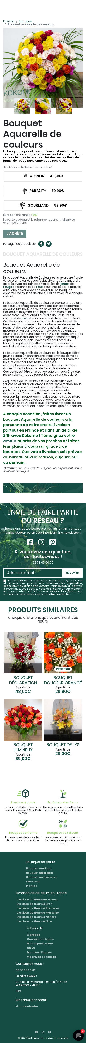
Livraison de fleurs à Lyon (34, 903)
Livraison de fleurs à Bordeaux (37, 908)
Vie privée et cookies (41, 956)
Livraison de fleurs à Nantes (36, 917)
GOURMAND (47, 205)
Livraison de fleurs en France (37, 899)
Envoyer (72, 573)
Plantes (31, 886)
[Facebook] (41, 244)
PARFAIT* (46, 190)
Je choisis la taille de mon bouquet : (28, 167)
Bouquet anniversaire (41, 877)
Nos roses (33, 881)
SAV (18, 991)
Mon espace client (40, 943)
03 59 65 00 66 (25, 970)
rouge (7, 287)
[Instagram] (42, 542)
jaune (64, 284)
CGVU (31, 948)
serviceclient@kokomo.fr (66, 591)
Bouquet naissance (40, 873)
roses (26, 318)
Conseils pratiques (40, 939)
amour (9, 440)
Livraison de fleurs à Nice (34, 921)
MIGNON (46, 176)
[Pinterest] (49, 244)
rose (39, 287)
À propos (33, 934)
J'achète (14, 233)
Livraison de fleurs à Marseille (37, 912)
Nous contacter (27, 1006)
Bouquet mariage (38, 868)
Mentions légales (39, 952)
